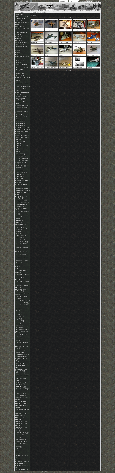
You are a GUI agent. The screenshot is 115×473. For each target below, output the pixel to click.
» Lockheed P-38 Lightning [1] (22, 282)
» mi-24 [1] (18, 310)
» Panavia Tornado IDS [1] (22, 389)
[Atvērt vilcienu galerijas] (65, 6)
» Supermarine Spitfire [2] (21, 421)
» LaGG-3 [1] (18, 268)
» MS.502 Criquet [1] (20, 352)
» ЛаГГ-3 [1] (18, 447)
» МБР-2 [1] (18, 449)
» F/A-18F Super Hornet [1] (22, 160)
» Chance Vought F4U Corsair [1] (20, 89)
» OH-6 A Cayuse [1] (20, 373)
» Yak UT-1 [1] (19, 216)
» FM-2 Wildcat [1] (20, 170)
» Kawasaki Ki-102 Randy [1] (21, 257)
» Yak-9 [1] (18, 218)
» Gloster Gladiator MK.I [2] (21, 185)
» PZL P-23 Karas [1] (20, 395)
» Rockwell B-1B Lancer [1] (22, 397)
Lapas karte (59, 471)
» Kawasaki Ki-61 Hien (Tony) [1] (21, 263)
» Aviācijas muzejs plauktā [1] (21, 47)
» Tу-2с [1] (18, 431)
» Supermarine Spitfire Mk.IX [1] (21, 424)
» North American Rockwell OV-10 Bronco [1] (22, 362)
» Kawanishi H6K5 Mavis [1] (21, 248)
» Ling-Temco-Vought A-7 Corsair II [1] (22, 271)
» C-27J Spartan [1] (20, 81)
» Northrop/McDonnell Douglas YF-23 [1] (21, 370)
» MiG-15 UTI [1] (19, 317)
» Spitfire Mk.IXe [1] (20, 415)
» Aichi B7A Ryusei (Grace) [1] (22, 29)
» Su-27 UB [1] (19, 419)
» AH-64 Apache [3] (20, 26)
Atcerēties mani (83, 1)
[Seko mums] (31, 1)
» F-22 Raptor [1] (19, 150)
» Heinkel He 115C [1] (21, 204)
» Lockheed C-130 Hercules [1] (22, 275)
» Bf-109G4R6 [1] (19, 60)
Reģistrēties (97, 1)
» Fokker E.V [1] (19, 178)
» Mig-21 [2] (18, 319)
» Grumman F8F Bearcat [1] (22, 188)
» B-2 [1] (17, 50)
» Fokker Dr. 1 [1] (19, 174)
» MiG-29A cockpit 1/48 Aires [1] (21, 332)
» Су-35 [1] (18, 459)
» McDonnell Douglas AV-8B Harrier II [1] (21, 290)
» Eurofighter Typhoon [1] (22, 137)
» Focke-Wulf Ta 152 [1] (21, 16)
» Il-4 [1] (17, 214)
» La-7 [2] (17, 266)
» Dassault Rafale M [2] (21, 117)
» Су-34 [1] (18, 457)
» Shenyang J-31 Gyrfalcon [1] (22, 410)
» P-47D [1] (18, 381)
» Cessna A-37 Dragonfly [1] (22, 86)
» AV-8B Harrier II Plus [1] (22, 42)
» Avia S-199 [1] (19, 44)
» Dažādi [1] (18, 119)
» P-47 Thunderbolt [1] (21, 378)
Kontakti (71, 471)
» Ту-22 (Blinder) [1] (20, 463)
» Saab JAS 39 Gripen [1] (21, 405)
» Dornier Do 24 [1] (20, 123)
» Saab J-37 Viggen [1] (21, 403)
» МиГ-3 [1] (18, 451)
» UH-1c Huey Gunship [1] (22, 433)
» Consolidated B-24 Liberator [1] (20, 99)
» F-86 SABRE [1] (20, 154)
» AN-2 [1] (18, 38)
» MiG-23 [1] (18, 323)
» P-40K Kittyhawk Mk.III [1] (22, 375)
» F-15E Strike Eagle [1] (21, 146)
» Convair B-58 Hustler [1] (22, 105)
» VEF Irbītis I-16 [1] (20, 439)
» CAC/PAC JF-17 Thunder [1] (22, 83)
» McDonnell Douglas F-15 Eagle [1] (22, 293)
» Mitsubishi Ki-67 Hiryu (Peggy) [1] (21, 347)
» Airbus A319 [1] (19, 34)
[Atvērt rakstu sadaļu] (34, 6)
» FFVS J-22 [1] (19, 168)
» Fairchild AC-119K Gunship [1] (20, 163)
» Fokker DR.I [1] (19, 176)
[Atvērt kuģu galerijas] (58, 6)
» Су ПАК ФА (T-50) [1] (21, 455)
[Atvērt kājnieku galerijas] (73, 6)
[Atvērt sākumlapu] (22, 6)
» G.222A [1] (18, 182)
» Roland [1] (18, 399)
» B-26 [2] (17, 52)
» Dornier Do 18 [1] (20, 121)
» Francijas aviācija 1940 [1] (22, 180)
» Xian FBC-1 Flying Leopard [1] (20, 444)
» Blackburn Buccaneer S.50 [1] (22, 65)
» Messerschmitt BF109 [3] (22, 303)
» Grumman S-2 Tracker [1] (22, 192)
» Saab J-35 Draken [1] (21, 401)
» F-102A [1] (18, 139)
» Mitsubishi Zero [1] (20, 350)
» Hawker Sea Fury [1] (21, 200)
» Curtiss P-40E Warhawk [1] (21, 108)
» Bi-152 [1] (18, 62)
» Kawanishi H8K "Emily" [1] (22, 252)
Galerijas (41, 12)
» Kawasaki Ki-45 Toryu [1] (22, 260)
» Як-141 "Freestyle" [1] (21, 469)
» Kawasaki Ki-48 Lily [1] (22, 22)
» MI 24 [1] (18, 308)
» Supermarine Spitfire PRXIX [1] (21, 428)
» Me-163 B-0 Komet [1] (21, 296)
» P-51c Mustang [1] (20, 385)
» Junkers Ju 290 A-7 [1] (21, 242)
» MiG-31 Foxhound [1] (21, 335)
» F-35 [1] (17, 152)
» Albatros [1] (18, 36)
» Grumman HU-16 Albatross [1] (20, 19)
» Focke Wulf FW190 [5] (21, 172)
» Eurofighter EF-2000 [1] (22, 135)
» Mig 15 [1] (18, 312)
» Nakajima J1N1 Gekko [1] (22, 356)
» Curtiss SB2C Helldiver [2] (21, 112)
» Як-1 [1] (17, 467)
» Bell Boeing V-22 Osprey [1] (22, 57)
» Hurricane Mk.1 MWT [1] (22, 212)
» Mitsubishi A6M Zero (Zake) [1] (21, 339)
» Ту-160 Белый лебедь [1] (22, 461)
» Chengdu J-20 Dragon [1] (22, 96)
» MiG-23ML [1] (19, 327)
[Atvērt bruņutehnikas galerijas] (42, 6)
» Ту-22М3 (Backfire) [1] (21, 465)
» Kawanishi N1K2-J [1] (21, 255)
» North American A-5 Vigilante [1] (21, 359)
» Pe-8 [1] (17, 391)
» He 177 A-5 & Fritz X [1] (22, 202)
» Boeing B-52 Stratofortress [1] (22, 78)
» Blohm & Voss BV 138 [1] (22, 68)
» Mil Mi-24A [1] (19, 337)
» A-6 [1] (17, 24)
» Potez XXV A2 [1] (20, 393)
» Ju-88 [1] (18, 233)
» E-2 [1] (17, 133)
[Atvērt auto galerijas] (81, 6)
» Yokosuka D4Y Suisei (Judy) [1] (21, 225)
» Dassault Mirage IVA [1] (21, 115)
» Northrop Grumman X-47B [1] (21, 366)
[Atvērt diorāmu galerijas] (89, 6)
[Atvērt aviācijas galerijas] (50, 6)
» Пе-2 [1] (17, 453)
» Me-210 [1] (18, 299)
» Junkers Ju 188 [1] (20, 240)
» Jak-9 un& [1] (19, 231)
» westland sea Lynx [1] (21, 441)
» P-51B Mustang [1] (20, 383)
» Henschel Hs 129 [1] (20, 206)
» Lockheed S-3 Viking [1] (22, 285)
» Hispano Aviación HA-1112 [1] (21, 209)
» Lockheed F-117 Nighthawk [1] (19, 278)
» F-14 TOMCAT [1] (20, 141)
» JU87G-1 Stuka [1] (20, 235)
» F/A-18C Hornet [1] (20, 156)
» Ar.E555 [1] (18, 40)
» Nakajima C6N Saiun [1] (22, 354)
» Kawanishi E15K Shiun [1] (21, 244)
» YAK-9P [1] (18, 222)
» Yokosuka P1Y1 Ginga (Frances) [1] (21, 228)
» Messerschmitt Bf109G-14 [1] (22, 305)
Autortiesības (65, 471)
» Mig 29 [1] (18, 315)
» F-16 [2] (17, 148)
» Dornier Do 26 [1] (20, 125)
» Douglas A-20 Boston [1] (22, 131)
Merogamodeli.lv (34, 12)
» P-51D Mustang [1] (20, 387)
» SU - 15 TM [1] (19, 417)
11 (70, 17)
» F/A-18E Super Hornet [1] (22, 158)
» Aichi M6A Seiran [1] (21, 32)
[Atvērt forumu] (97, 6)
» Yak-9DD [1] (19, 220)
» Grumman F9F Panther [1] (22, 190)
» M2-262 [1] (18, 287)
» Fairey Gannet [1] (20, 14)
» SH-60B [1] (18, 407)
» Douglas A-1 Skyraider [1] (22, 129)
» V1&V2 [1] (18, 437)
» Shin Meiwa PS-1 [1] (21, 413)
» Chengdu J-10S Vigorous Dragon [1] (22, 93)
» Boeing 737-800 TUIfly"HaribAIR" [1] (21, 74)
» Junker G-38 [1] (19, 238)
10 (69, 17)
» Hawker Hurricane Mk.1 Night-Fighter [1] (21, 197)
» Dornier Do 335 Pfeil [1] (22, 127)
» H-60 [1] (17, 194)
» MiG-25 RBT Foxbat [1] (22, 329)
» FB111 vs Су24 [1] (20, 166)
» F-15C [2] (18, 143)
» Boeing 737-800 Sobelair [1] (22, 70)
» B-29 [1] (17, 54)
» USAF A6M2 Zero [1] (21, 435)
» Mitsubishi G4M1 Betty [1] (21, 343)
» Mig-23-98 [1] (19, 325)
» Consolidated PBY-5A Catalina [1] (21, 102)
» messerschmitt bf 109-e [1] (22, 301)
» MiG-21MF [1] (19, 321)
